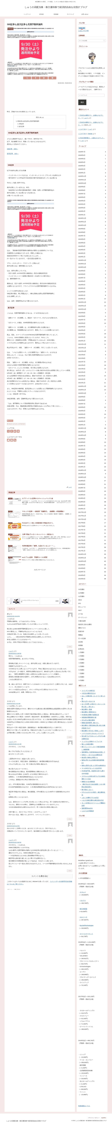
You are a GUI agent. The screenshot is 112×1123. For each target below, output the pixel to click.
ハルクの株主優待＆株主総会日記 (93, 800)
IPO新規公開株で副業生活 (90, 715)
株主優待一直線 (87, 709)
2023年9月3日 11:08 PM (15, 653)
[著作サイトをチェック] (8, 440)
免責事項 (103, 1117)
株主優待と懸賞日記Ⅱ (89, 712)
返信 (70, 646)
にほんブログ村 (83, 31)
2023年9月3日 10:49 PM (13, 616)
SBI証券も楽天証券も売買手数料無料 (28, 121)
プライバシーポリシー (94, 1117)
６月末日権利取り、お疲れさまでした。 (91, 138)
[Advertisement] (40, 96)
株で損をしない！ (87, 789)
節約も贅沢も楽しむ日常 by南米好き (94, 765)
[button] (104, 41)
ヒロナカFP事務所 (88, 811)
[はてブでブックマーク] (44, 78)
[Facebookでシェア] (36, 78)
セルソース (83, 917)
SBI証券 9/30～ (12, 149)
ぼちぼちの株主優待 (88, 720)
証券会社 (11, 420)
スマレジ (83, 892)
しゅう (11, 651)
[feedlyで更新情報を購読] (11, 440)
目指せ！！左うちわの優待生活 (92, 755)
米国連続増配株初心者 (89, 717)
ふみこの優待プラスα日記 (90, 797)
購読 (82, 102)
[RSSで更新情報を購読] (15, 440)
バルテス (83, 900)
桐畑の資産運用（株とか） (90, 723)
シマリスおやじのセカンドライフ (93, 733)
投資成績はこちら (84, 1106)
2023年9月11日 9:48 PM (15, 842)
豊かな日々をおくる (88, 701)
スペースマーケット (86, 934)
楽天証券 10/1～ (13, 153)
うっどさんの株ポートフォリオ (92, 741)
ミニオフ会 (82, 129)
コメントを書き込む (39, 876)
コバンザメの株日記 (88, 690)
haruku (90, 134)
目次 (37, 117)
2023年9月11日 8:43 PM (13, 826)
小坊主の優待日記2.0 (88, 693)
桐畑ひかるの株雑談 (88, 781)
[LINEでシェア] (52, 78)
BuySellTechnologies (86, 925)
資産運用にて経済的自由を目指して (93, 752)
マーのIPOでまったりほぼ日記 (92, 768)
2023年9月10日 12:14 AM (13, 703)
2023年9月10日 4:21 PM (15, 744)
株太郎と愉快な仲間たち (90, 757)
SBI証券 (21, 124)
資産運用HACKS (87, 808)
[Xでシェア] (27, 78)
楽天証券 (21, 126)
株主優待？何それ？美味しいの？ (93, 731)
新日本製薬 (83, 909)
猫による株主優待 (87, 744)
